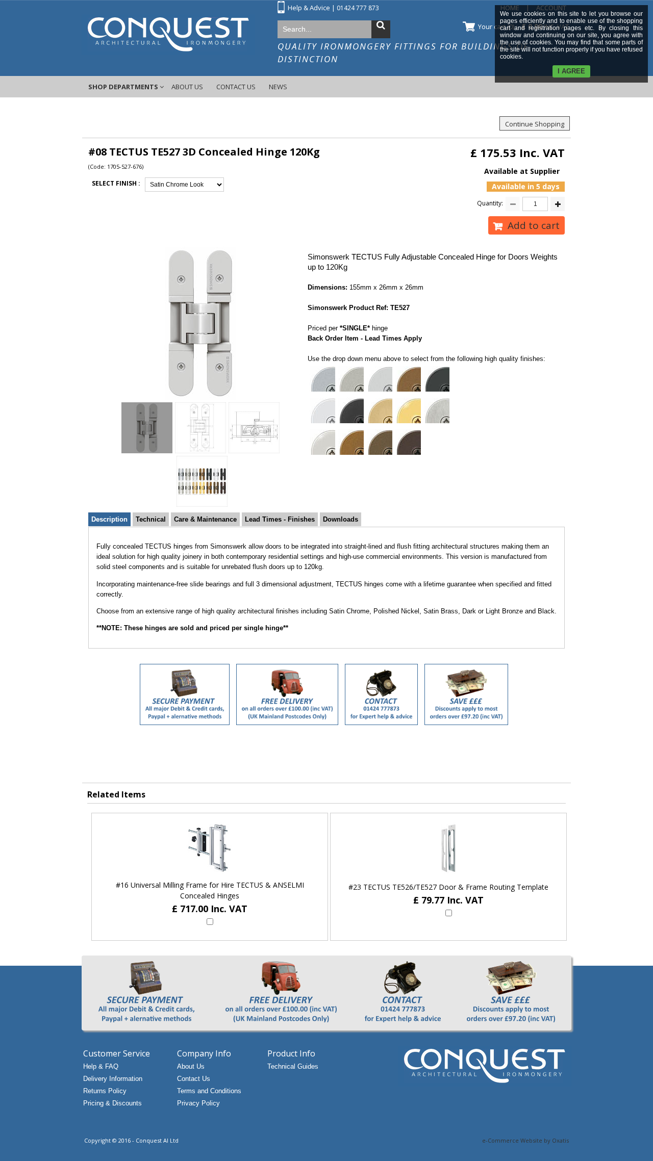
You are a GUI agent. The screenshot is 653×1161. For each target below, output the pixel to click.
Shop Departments (123, 86)
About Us (187, 86)
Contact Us (236, 86)
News (278, 86)
